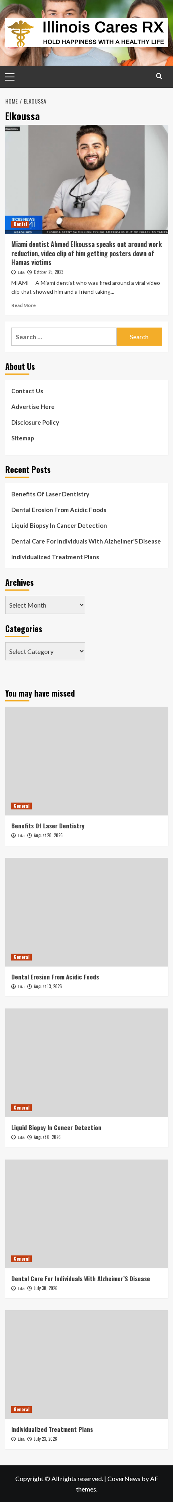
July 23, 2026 (45, 1439)
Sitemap (22, 438)
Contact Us (27, 390)
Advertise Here (33, 406)
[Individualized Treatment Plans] (86, 1364)
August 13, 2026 (48, 986)
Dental (20, 224)
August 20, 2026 (48, 835)
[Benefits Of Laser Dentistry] (86, 761)
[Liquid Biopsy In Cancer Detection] (86, 1062)
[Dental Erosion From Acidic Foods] (86, 912)
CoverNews (123, 1478)
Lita (21, 272)
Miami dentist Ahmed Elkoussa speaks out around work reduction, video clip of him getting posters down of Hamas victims (86, 253)
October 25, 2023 (48, 272)
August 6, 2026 (47, 1137)
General (21, 806)
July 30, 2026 (46, 1288)
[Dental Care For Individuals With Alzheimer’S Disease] (86, 1214)
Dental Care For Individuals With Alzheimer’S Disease (86, 541)
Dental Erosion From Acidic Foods (58, 509)
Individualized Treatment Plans (55, 556)
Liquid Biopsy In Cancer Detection (59, 525)
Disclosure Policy (35, 422)
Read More (23, 305)
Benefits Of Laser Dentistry (50, 494)
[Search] (159, 76)
